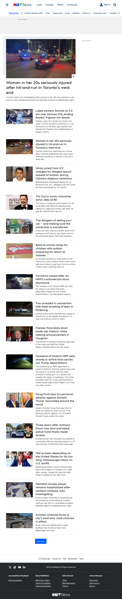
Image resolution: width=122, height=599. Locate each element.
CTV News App (44, 558)
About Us (86, 13)
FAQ (64, 558)
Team (81, 558)
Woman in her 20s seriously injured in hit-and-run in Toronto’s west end (53, 144)
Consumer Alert (100, 13)
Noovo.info (93, 580)
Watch (60, 5)
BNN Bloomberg (68, 583)
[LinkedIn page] (24, 567)
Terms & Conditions (43, 583)
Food (48, 13)
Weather (76, 13)
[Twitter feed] (10, 567)
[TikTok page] (14, 567)
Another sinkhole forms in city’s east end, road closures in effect (55, 518)
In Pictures (72, 5)
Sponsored (57, 13)
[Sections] (7, 4)
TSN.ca (65, 586)
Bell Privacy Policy (43, 580)
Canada (49, 5)
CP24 (64, 580)
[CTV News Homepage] (22, 4)
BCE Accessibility (15, 580)
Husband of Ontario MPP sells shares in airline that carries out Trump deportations (55, 359)
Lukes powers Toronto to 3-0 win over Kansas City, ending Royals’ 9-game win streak (54, 114)
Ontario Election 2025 (34, 13)
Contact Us (114, 13)
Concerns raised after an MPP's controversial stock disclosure (52, 279)
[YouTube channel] (19, 567)
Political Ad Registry (43, 586)
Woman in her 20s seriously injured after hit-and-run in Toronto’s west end (39, 87)
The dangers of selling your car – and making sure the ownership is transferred (54, 224)
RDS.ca (92, 586)
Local (39, 5)
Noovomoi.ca (94, 583)
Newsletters (72, 558)
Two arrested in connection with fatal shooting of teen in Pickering (54, 307)
